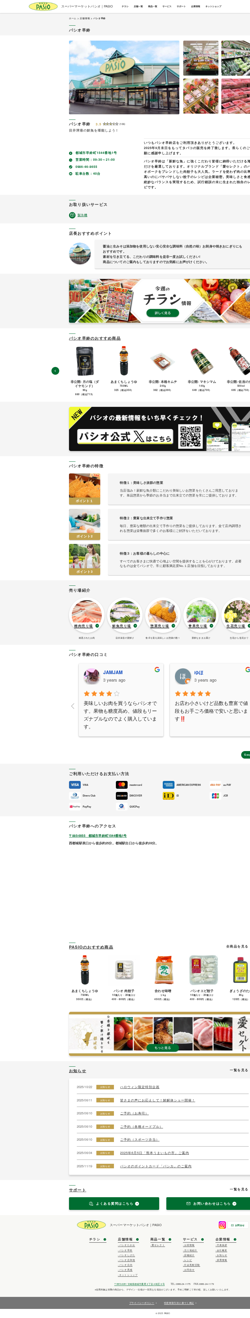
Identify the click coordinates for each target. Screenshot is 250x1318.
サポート (181, 6)
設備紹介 (189, 1255)
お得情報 (189, 1245)
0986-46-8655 (87, 166)
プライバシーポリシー (141, 1302)
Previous (55, 371)
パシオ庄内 (125, 1264)
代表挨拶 (222, 1245)
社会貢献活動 (192, 1264)
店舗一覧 (138, 6)
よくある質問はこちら (114, 1203)
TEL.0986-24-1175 (180, 1284)
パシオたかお (127, 1245)
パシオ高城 (125, 1269)
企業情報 (195, 6)
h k (197, 672)
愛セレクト (158, 1245)
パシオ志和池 (127, 1260)
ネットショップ (213, 6)
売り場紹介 (191, 1250)
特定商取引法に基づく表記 (179, 1302)
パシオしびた (127, 1255)
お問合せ (240, 1225)
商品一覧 (152, 6)
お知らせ (77, 1070)
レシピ (188, 1260)
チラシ (125, 6)
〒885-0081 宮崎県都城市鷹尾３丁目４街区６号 (139, 1284)
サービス (167, 6)
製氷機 (82, 215)
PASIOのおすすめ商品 (91, 947)
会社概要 (222, 1250)
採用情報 (222, 1260)
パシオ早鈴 (125, 1250)
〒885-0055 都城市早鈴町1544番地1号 (98, 835)
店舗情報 (85, 18)
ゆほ (107, 672)
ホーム (72, 18)
